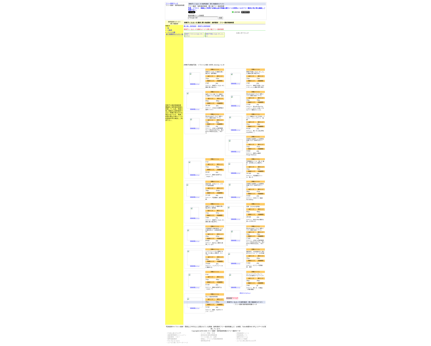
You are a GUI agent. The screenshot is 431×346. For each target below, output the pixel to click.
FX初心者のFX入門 (174, 333)
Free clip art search (173, 341)
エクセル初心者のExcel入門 (246, 341)
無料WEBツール (242, 337)
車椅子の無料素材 (204, 26)
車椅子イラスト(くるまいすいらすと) (194, 35)
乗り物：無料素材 (190, 26)
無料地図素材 (172, 339)
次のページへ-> (245, 293)
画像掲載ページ (194, 84)
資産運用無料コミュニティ (176, 335)
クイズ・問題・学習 (208, 333)
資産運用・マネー (173, 337)
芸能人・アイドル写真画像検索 (212, 339)
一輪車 (169, 30)
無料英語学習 (205, 341)
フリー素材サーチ (172, 3)
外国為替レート (242, 335)
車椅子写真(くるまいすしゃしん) (215, 35)
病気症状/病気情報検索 (209, 335)
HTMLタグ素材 (242, 339)
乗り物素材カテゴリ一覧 (174, 34)
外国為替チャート (243, 333)
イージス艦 (171, 32)
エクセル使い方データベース (177, 342)
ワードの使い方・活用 (209, 337)
